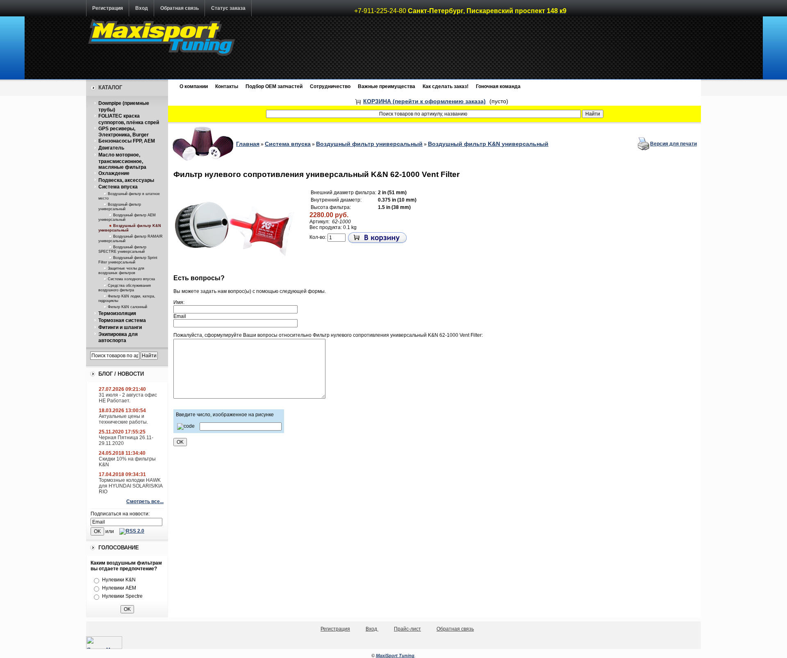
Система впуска (118, 187)
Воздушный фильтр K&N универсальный (488, 144)
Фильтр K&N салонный (127, 307)
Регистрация (107, 8)
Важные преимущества (386, 86)
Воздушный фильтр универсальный (119, 206)
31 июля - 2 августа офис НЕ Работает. (128, 398)
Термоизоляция (117, 313)
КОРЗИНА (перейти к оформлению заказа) (424, 101)
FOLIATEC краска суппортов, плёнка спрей (128, 119)
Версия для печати (673, 144)
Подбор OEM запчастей (274, 86)
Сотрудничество (330, 86)
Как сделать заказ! (446, 86)
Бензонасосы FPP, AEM (126, 141)
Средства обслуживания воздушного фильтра (124, 288)
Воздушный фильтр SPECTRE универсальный (122, 249)
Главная (247, 144)
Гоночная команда (498, 86)
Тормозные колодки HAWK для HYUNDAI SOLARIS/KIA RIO (130, 486)
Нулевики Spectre (122, 596)
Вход (141, 8)
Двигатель (111, 148)
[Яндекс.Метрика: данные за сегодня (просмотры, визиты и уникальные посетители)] (104, 642)
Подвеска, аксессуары (126, 180)
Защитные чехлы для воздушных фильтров (121, 270)
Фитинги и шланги (120, 327)
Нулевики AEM (119, 588)
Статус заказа (228, 8)
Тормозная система (122, 320)
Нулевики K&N (119, 580)
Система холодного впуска (131, 279)
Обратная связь (179, 8)
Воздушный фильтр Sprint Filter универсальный (127, 260)
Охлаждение (114, 173)
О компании (194, 86)
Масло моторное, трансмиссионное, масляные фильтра (122, 161)
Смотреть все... (145, 501)
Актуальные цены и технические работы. (123, 419)
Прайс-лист (407, 629)
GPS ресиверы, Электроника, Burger (123, 132)
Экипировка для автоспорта (118, 337)
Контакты (226, 86)
